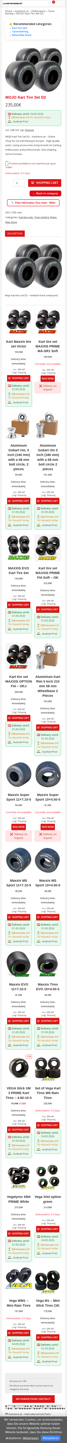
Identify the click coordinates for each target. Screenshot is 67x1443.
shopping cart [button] (20, 378)
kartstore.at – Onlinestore (30, 11)
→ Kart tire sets (18, 28)
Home (8, 11)
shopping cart (47, 183)
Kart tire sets (26, 217)
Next (56, 69)
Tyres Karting (41, 217)
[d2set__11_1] (33, 69)
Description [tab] (14, 233)
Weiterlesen (31, 1438)
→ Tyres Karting (18, 31)
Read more (48, 378)
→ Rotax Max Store (20, 35)
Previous (10, 69)
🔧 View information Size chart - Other (33, 202)
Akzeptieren (51, 1438)
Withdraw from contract (33, 1399)
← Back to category (45, 193)
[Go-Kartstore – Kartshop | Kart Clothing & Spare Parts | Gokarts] (12, 4)
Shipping (29, 130)
